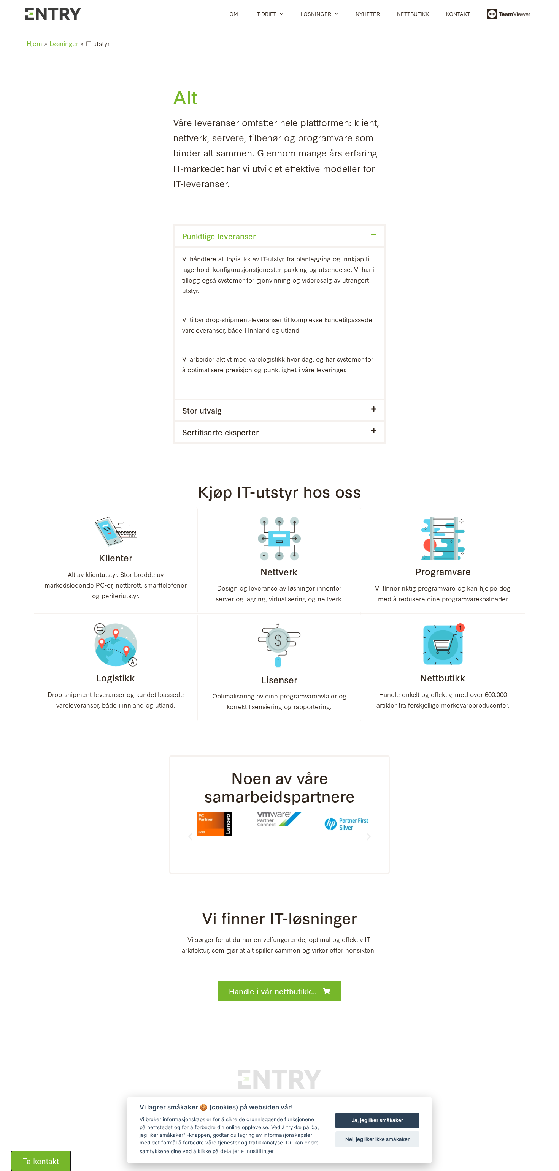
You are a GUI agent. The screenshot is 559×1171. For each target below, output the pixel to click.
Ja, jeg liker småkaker (377, 1120)
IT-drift (265, 13)
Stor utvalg (202, 410)
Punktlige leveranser (219, 236)
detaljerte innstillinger (247, 1150)
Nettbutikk (413, 13)
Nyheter (368, 13)
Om (233, 13)
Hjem (34, 43)
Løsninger (316, 13)
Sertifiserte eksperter (220, 432)
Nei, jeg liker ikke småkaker (377, 1139)
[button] (279, 236)
